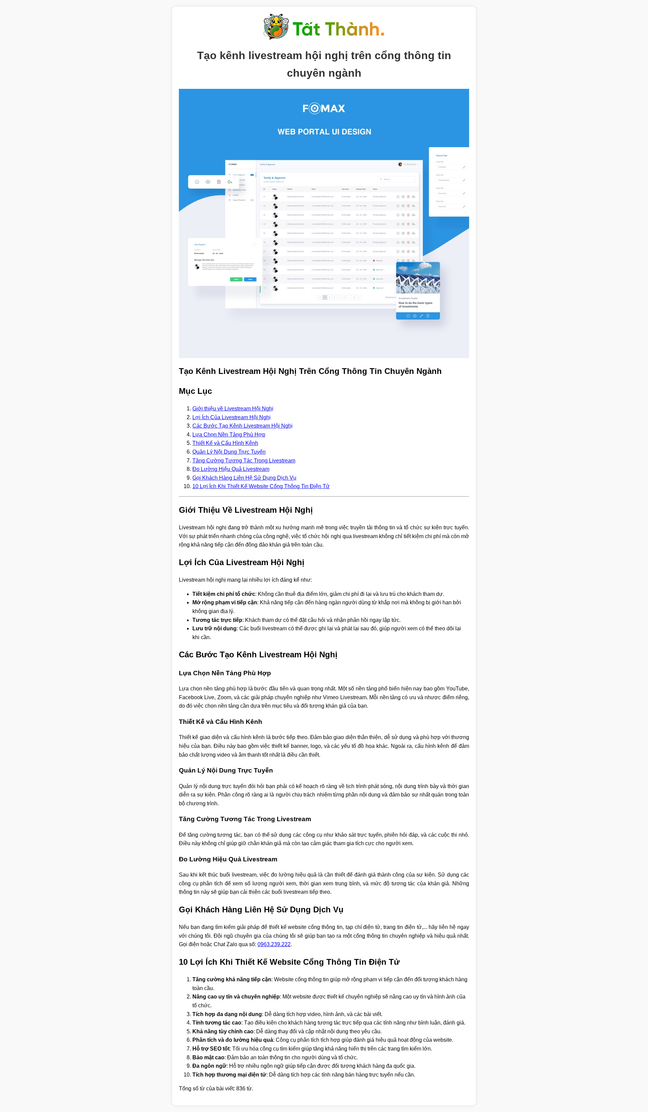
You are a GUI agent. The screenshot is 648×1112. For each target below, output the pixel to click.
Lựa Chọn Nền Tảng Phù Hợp (228, 434)
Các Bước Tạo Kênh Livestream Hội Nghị (242, 426)
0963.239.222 (274, 944)
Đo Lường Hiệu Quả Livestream (230, 469)
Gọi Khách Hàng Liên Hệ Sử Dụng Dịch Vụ (244, 478)
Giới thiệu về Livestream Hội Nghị (232, 408)
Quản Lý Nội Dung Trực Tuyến (229, 452)
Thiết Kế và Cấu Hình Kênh (225, 443)
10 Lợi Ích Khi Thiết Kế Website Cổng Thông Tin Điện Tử (261, 486)
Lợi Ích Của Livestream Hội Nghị (231, 417)
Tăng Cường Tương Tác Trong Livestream (243, 460)
